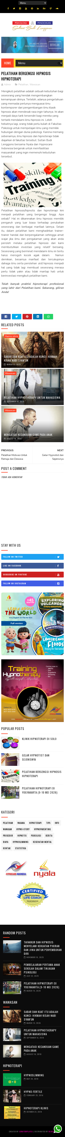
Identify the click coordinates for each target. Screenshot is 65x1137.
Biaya (5, 841)
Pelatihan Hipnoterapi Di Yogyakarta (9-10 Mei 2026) (39, 790)
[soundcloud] (57, 8)
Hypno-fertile (33, 1092)
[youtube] (26, 8)
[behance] (44, 8)
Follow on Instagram (14, 583)
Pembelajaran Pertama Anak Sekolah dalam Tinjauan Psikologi (42, 968)
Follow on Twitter (13, 556)
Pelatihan (23, 84)
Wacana (21, 822)
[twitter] (14, 8)
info (57, 822)
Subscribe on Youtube (15, 574)
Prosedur (8, 835)
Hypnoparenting (42, 829)
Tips (48, 822)
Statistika (20, 848)
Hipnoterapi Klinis (36, 1108)
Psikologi (36, 835)
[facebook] (8, 8)
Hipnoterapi (35, 822)
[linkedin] (38, 8)
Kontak (7, 848)
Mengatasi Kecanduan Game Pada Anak (28, 435)
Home (7, 63)
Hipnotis (22, 835)
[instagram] (20, 8)
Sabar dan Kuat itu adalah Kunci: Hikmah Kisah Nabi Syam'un (30, 358)
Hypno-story (11, 336)
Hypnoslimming (21, 841)
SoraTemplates (26, 1131)
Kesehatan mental (42, 841)
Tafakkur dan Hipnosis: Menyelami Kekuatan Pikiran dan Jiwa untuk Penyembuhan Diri (43, 948)
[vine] (50, 8)
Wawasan (35, 84)
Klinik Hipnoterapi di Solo (39, 739)
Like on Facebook (12, 565)
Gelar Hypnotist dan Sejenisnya (35, 757)
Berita (49, 835)
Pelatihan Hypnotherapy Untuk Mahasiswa (32, 397)
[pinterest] (32, 8)
